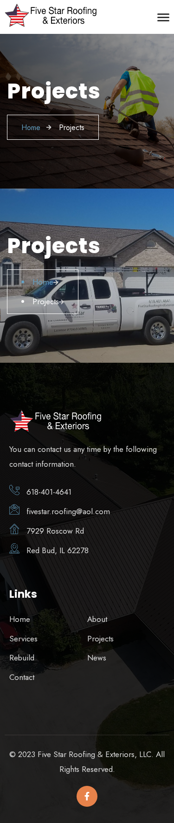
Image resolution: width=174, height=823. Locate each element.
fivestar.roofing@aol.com (68, 511)
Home (19, 619)
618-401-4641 (48, 491)
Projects (100, 638)
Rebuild (21, 657)
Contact (21, 677)
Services (23, 638)
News (96, 657)
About (97, 619)
